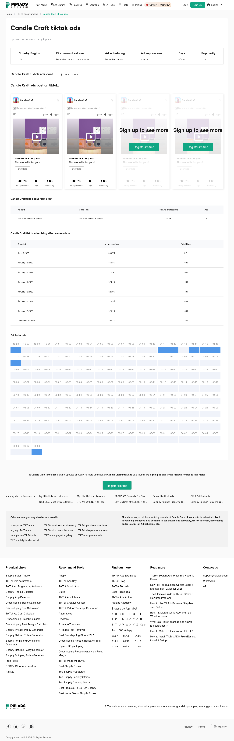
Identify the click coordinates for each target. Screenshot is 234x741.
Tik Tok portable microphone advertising (95, 525)
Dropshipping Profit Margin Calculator (27, 624)
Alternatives (65, 613)
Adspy (62, 575)
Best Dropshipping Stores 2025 (76, 635)
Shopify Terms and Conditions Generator (23, 642)
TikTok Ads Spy (68, 581)
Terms (202, 726)
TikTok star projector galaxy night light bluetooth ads (61, 535)
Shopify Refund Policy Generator (24, 635)
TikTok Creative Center (72, 602)
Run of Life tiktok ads (163, 496)
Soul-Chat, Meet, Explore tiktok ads (57, 501)
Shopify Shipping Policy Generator (25, 655)
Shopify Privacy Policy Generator (24, 630)
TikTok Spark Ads (69, 586)
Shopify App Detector (18, 597)
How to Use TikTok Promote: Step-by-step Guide (171, 605)
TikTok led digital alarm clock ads (27, 540)
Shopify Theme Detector (19, 592)
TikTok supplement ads (90, 535)
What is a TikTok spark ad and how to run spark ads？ (171, 623)
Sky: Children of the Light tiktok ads (132, 501)
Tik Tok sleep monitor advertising (95, 530)
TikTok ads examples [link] (28, 13)
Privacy (188, 726)
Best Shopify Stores (70, 666)
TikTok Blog (118, 581)
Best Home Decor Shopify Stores (77, 693)
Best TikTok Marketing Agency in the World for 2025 (170, 614)
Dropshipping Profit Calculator (23, 619)
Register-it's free (144, 147)
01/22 (138, 636)
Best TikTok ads (121, 592)
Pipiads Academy (121, 602)
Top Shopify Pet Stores (72, 671)
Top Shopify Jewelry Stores (74, 677)
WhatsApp (209, 581)
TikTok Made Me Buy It (72, 660)
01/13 (126, 641)
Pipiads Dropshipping (71, 646)
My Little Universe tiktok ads (53, 496)
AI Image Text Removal (72, 630)
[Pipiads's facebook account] (8, 726)
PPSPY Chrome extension (21, 666)
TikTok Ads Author (122, 597)
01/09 (115, 646)
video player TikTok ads (22, 525)
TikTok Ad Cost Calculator (20, 613)
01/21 (115, 641)
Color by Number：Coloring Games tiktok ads (171, 501)
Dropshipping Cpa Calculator (22, 608)
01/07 (138, 646)
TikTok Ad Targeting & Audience (24, 586)
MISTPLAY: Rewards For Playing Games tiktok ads (134, 496)
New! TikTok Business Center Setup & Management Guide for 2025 (172, 586)
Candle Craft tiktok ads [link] (55, 13)
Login (185, 4)
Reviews (64, 619)
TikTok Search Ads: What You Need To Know (172, 577)
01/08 (126, 646)
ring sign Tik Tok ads (21, 530)
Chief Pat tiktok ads (200, 496)
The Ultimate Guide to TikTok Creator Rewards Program (171, 596)
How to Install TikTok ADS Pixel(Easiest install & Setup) (172, 638)
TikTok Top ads (120, 586)
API (205, 586)
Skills (62, 592)
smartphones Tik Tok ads (23, 535)
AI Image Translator (70, 624)
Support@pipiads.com (215, 575)
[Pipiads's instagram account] (31, 726)
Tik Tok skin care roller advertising (61, 530)
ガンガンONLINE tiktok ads (90, 501)
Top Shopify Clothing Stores (74, 682)
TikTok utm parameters (19, 581)
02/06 (126, 636)
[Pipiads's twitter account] (15, 726)
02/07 (115, 636)
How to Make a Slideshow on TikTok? (171, 631)
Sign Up (198, 4)
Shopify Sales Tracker (18, 575)
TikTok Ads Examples (124, 575)
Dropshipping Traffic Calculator (23, 602)
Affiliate (10, 671)
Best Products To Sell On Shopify (77, 688)
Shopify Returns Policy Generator (24, 650)
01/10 (138, 641)
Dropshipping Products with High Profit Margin (81, 653)
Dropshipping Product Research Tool (80, 640)
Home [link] (9, 13)
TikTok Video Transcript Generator (78, 608)
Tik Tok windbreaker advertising (60, 525)
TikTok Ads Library (69, 597)
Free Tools (12, 660)
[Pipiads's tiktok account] (23, 726)
